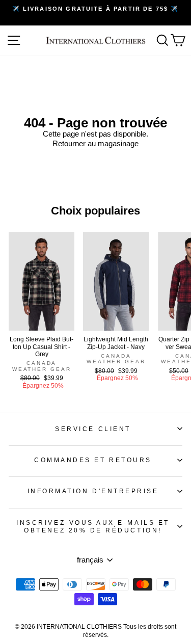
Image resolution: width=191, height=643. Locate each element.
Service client (92, 428)
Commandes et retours (93, 460)
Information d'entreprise (93, 491)
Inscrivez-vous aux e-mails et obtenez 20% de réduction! (92, 526)
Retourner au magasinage (95, 144)
